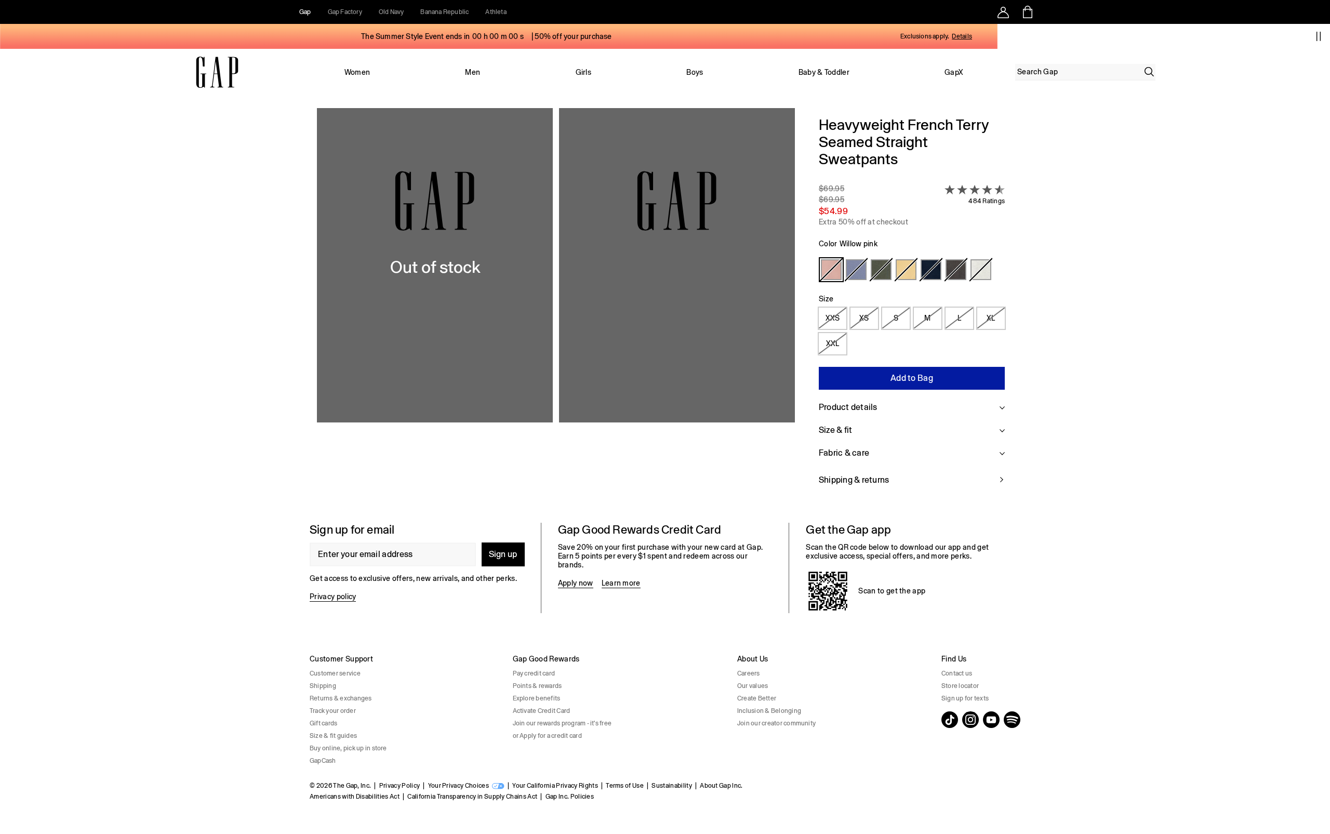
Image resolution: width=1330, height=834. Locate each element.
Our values (752, 686)
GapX (954, 72)
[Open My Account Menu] (1003, 12)
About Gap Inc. (721, 785)
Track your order (333, 710)
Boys (694, 72)
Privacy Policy (399, 785)
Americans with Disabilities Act (355, 796)
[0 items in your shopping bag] (1027, 12)
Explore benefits (537, 698)
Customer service (335, 673)
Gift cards (323, 723)
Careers (748, 673)
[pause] (1318, 36)
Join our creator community (776, 723)
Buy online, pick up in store (348, 748)
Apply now (575, 583)
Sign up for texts (965, 698)
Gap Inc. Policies (570, 796)
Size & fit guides (333, 735)
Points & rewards (537, 686)
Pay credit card (534, 673)
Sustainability (671, 785)
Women (357, 72)
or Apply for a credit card (547, 735)
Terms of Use (625, 785)
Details (962, 36)
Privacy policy (333, 596)
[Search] (1149, 71)
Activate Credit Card (541, 710)
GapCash (323, 760)
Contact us (956, 673)
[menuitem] (357, 72)
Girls (584, 72)
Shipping (323, 686)
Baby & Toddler (824, 72)
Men (472, 72)
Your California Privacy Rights (555, 785)
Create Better (756, 698)
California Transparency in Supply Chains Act (472, 796)
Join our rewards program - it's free (562, 723)
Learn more (621, 583)
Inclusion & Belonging (769, 710)
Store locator (960, 686)
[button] (556, 307)
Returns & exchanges (341, 698)
